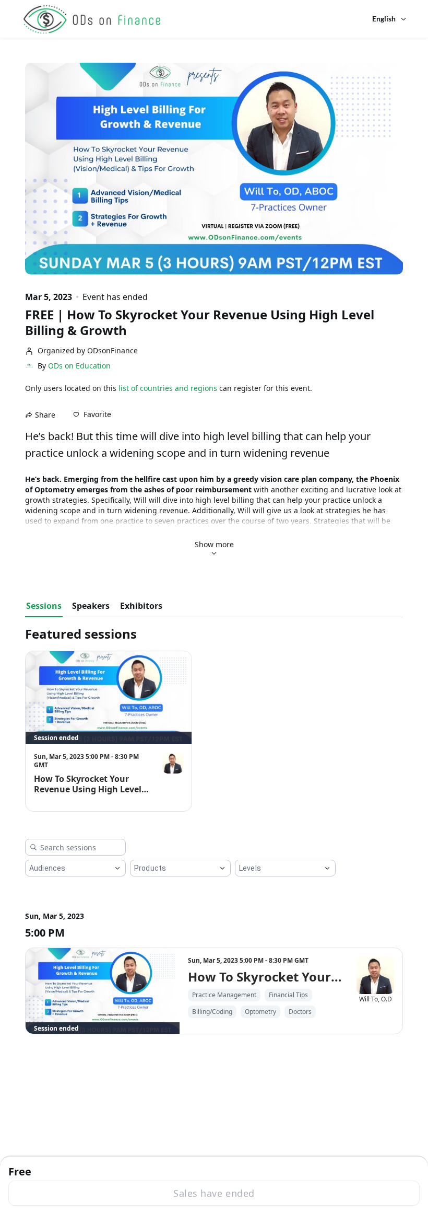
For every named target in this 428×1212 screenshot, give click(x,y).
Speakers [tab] (91, 605)
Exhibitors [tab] (141, 605)
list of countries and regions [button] (167, 388)
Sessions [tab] (44, 605)
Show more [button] (214, 544)
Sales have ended (213, 1193)
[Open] (117, 868)
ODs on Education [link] (79, 366)
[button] (92, 414)
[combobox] (67, 868)
